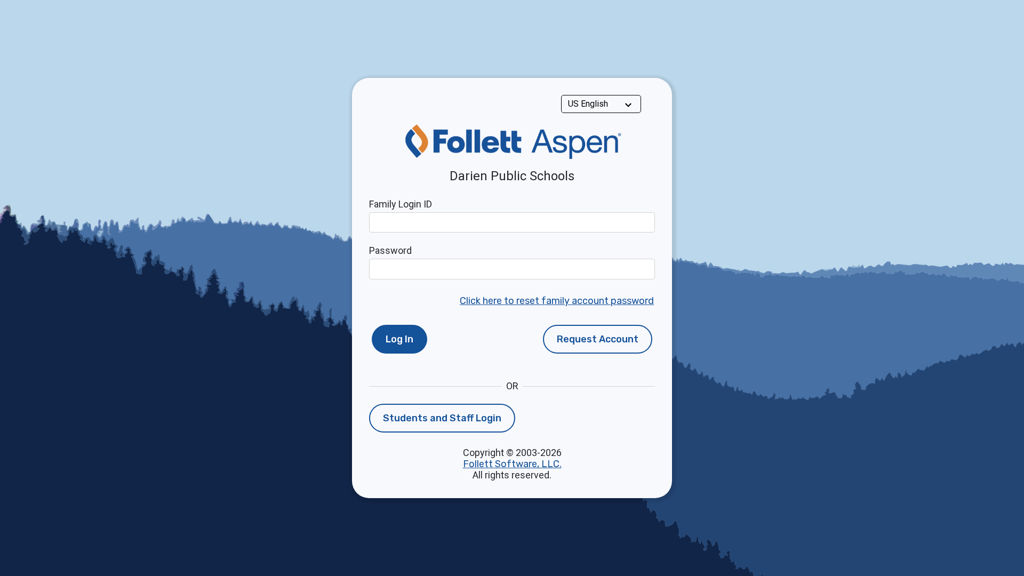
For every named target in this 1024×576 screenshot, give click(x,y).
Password (390, 250)
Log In (399, 339)
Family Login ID (400, 204)
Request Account (597, 339)
